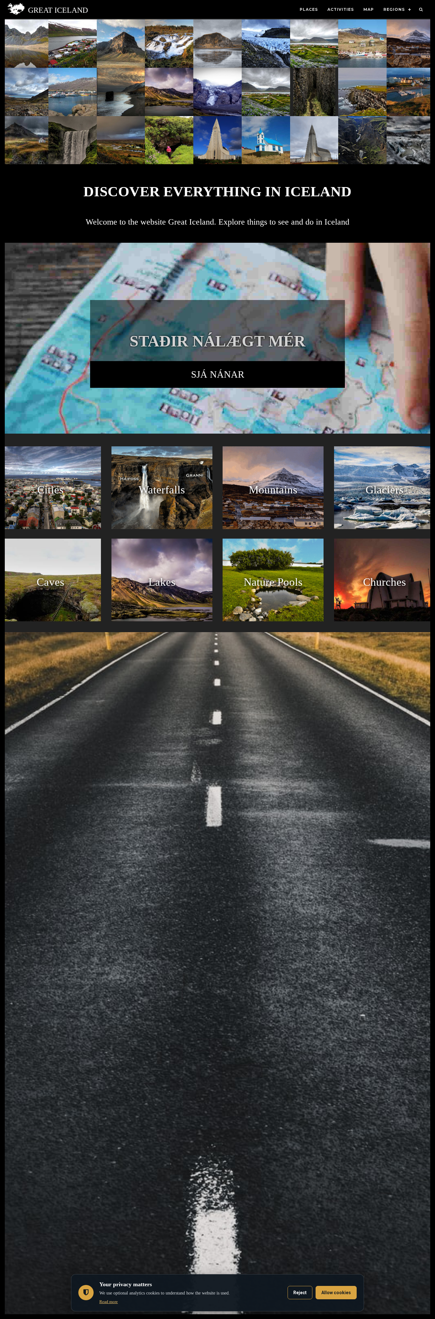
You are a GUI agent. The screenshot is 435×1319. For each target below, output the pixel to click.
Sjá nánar (217, 374)
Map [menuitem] (368, 9)
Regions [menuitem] (394, 9)
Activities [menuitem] (340, 9)
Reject (300, 1292)
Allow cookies (336, 1292)
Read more (108, 1301)
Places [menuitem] (309, 9)
